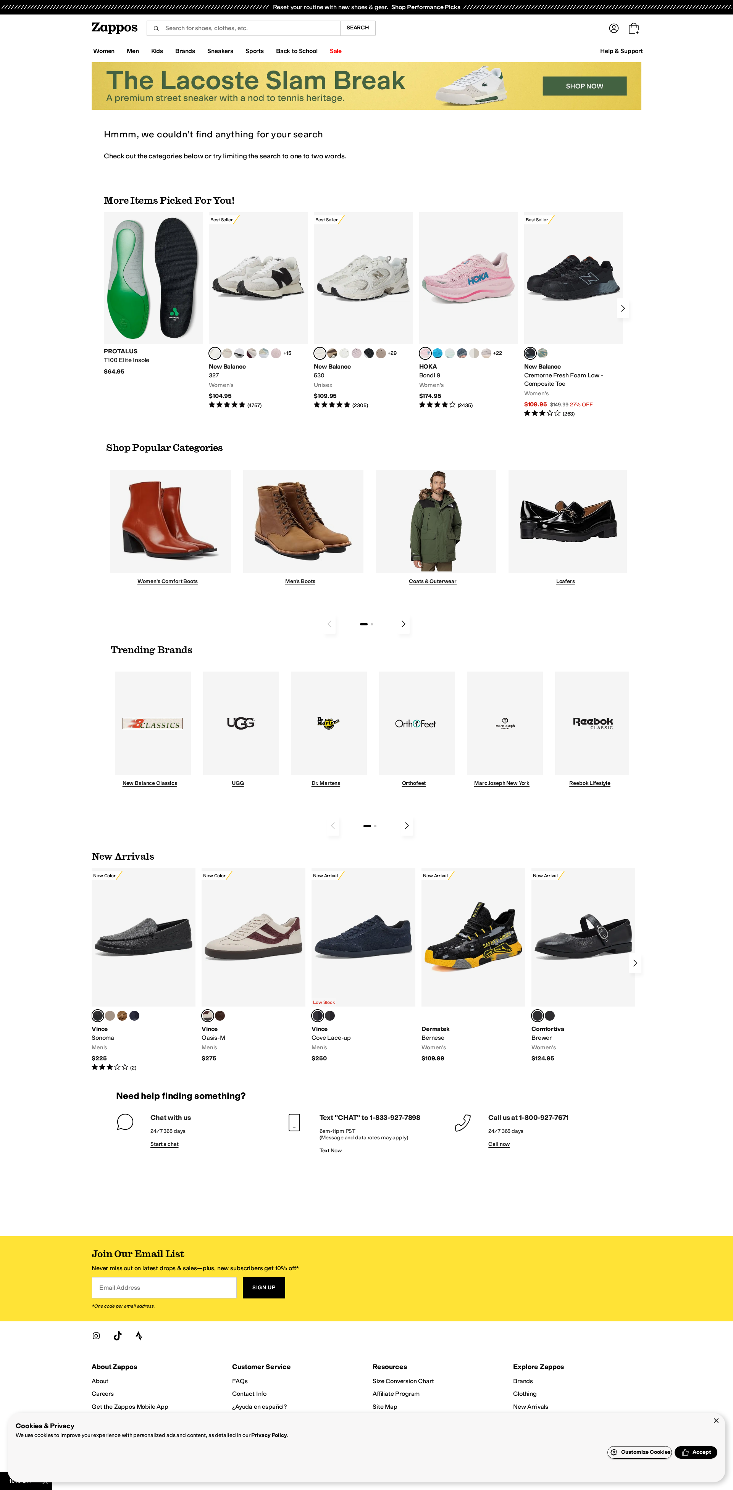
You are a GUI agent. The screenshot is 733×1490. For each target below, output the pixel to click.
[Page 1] (364, 624)
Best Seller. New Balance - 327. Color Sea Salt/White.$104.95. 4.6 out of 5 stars (258, 310)
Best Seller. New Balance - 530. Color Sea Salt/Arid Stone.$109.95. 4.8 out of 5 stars (363, 310)
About (100, 1381)
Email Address (119, 1287)
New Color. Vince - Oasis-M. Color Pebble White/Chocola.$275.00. (253, 965)
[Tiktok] (117, 1335)
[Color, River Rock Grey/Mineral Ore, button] (486, 353)
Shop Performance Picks (425, 7)
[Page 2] (372, 624)
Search (358, 27)
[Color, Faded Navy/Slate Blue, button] (462, 353)
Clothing (525, 1393)
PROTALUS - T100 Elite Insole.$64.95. (153, 293)
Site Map (385, 1406)
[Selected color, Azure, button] (318, 1016)
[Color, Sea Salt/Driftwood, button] (381, 353)
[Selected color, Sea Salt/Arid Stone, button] (320, 353)
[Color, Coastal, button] (134, 1016)
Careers (103, 1393)
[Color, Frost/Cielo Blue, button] (450, 353)
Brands (523, 1381)
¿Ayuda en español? (259, 1406)
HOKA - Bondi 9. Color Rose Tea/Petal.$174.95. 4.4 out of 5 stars (468, 310)
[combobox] (243, 28)
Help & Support (621, 51)
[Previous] (329, 624)
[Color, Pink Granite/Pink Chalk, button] (276, 353)
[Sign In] (614, 28)
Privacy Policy (269, 1435)
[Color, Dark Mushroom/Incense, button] (332, 353)
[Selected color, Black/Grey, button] (530, 353)
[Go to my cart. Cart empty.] (633, 28)
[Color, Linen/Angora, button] (227, 353)
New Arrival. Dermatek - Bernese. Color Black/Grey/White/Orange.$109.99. (473, 965)
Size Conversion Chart (403, 1381)
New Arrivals (530, 1406)
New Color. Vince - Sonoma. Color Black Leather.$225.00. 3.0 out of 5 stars (143, 970)
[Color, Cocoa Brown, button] (330, 1016)
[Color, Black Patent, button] (550, 1016)
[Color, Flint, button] (122, 1016)
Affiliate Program (396, 1393)
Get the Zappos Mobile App (130, 1406)
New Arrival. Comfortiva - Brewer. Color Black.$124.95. (583, 965)
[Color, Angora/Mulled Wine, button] (251, 353)
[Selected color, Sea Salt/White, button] (215, 353)
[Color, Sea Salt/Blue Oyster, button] (344, 353)
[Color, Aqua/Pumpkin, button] (542, 353)
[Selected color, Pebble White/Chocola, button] (208, 1016)
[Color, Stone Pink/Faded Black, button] (356, 353)
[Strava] (139, 1335)
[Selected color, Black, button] (537, 1016)
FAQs (239, 1381)
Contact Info (249, 1393)
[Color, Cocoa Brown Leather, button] (220, 1016)
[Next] (623, 308)
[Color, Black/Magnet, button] (369, 353)
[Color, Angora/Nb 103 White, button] (264, 353)
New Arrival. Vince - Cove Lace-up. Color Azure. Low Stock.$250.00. (363, 965)
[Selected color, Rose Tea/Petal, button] (425, 353)
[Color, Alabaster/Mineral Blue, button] (474, 353)
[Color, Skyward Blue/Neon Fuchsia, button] (437, 353)
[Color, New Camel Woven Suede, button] (110, 1016)
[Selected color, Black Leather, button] (98, 1016)
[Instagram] (96, 1335)
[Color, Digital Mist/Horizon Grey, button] (239, 353)
